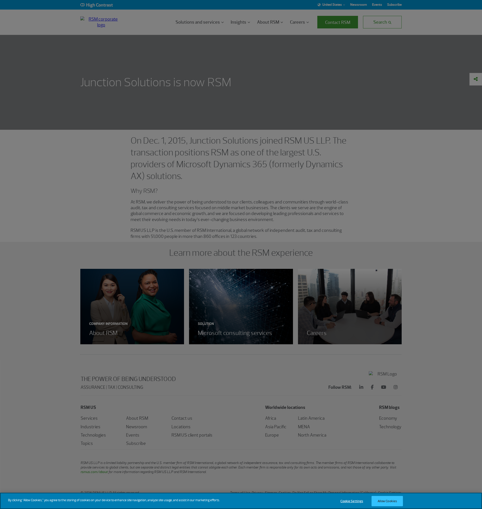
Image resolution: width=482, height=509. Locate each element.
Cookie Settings (351, 501)
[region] (241, 501)
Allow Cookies (387, 501)
